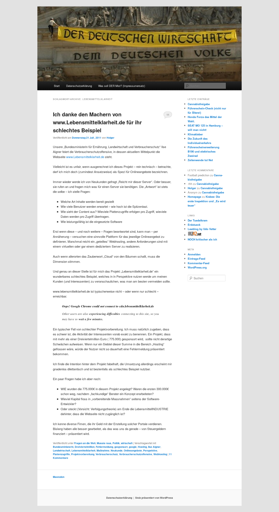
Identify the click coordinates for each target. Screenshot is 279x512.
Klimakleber (195, 134)
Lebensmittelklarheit (83, 450)
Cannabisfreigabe (199, 104)
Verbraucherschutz (107, 454)
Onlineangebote (133, 450)
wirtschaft (127, 443)
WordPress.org (197, 267)
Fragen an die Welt (85, 443)
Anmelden (194, 254)
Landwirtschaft (61, 450)
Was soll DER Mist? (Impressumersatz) (121, 86)
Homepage (194, 197)
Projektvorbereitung (82, 454)
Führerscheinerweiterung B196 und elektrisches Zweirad (203, 151)
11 (167, 115)
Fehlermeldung (104, 447)
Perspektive (150, 450)
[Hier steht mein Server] (195, 235)
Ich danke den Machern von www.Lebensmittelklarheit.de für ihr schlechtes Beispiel (97, 122)
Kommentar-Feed (198, 263)
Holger (110, 137)
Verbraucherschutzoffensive (135, 454)
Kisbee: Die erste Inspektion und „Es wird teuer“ (206, 201)
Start (57, 86)
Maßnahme (103, 450)
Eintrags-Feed (196, 258)
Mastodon (58, 477)
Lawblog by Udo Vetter (202, 229)
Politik (116, 443)
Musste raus (104, 443)
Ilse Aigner (154, 447)
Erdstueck (194, 225)
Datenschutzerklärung (79, 86)
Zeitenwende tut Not (200, 160)
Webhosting (160, 454)
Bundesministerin (63, 447)
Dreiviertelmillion (85, 447)
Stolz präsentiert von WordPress (154, 498)
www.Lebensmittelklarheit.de (85, 157)
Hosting (142, 447)
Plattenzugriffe (61, 454)
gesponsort (121, 447)
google (133, 447)
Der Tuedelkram (198, 220)
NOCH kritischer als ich (202, 239)
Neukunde (117, 450)
